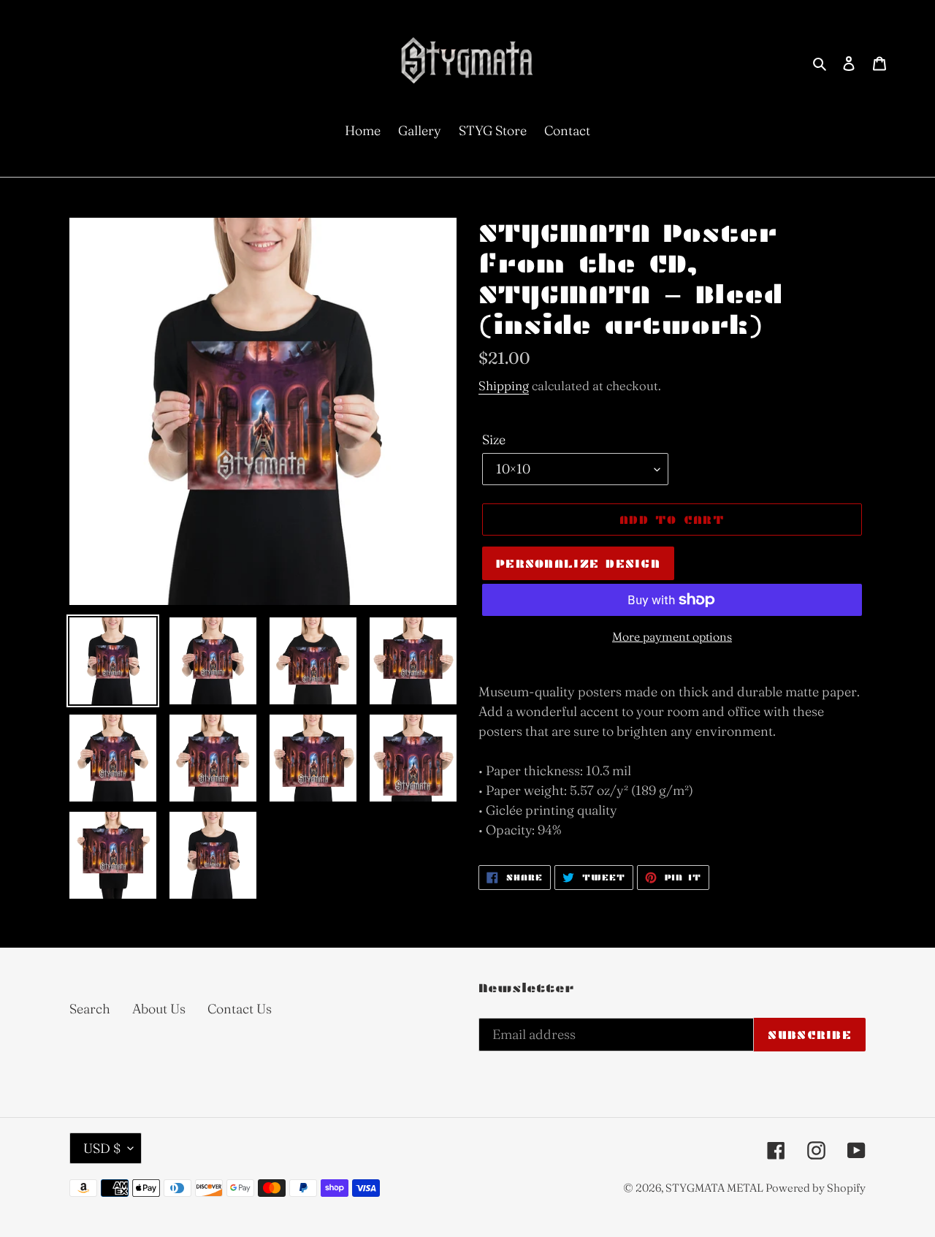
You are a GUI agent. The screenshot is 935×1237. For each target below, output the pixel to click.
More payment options (672, 636)
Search (89, 1008)
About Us (159, 1008)
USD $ (102, 1148)
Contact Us (239, 1008)
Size (493, 439)
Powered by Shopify (816, 1188)
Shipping (503, 385)
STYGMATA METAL (715, 1188)
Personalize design (578, 563)
